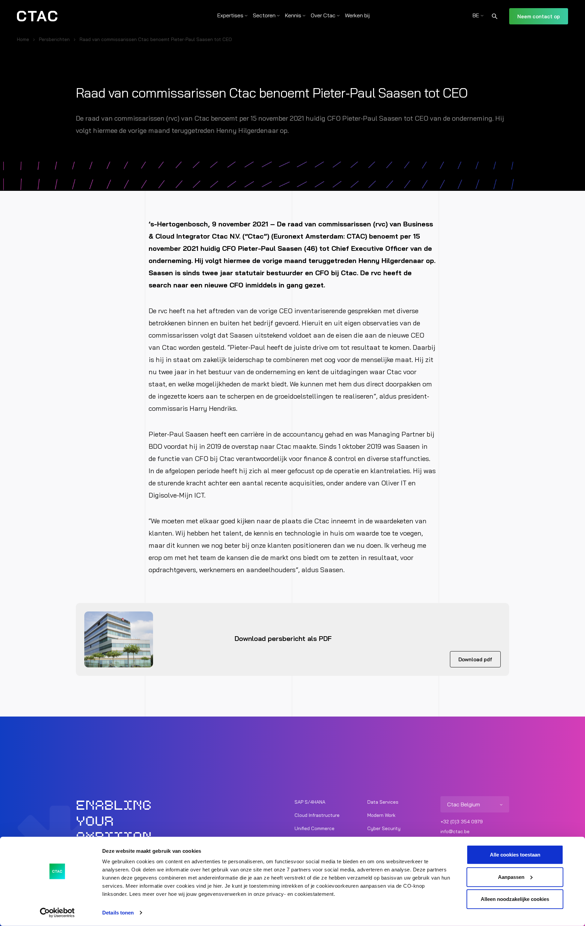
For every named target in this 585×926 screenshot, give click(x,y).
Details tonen (118, 912)
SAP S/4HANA (310, 802)
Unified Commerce (314, 828)
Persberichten (54, 39)
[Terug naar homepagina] (37, 16)
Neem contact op (538, 16)
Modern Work (381, 815)
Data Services (382, 802)
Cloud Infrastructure (317, 815)
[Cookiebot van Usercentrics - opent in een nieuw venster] (57, 913)
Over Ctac (323, 15)
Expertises (230, 15)
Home (23, 39)
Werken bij (357, 15)
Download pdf (475, 659)
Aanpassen (511, 877)
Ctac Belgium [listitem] (463, 804)
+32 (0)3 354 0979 (461, 822)
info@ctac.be (455, 831)
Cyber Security (383, 828)
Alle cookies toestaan (515, 855)
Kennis (293, 15)
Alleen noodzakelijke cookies (515, 899)
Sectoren (264, 15)
